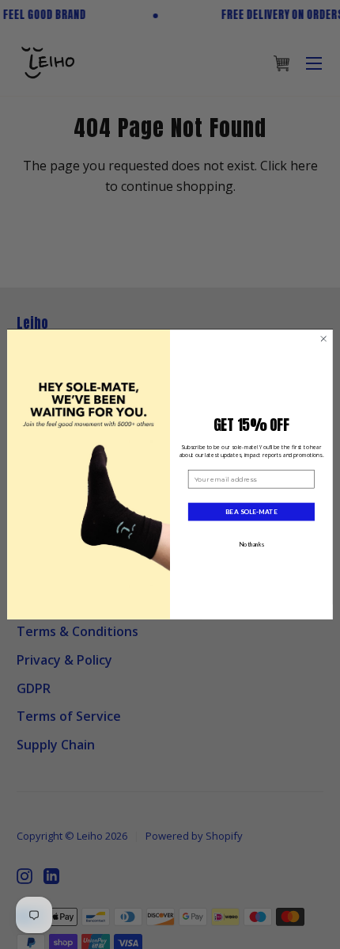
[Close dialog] (323, 339)
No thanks (251, 544)
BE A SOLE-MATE (251, 512)
